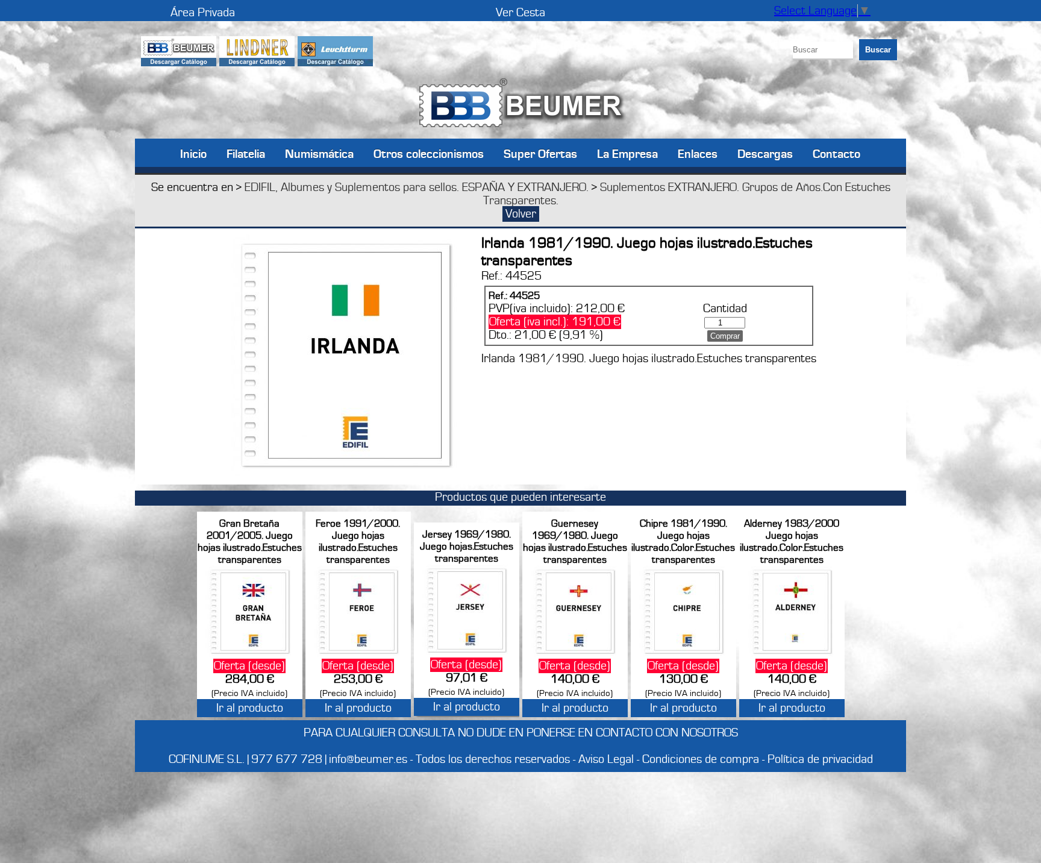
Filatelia (246, 153)
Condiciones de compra (700, 759)
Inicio (193, 153)
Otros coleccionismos (429, 153)
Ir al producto (249, 708)
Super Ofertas (540, 153)
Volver (520, 214)
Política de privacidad (820, 759)
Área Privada (202, 12)
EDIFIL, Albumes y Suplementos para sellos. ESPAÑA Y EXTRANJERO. (417, 187)
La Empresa (627, 153)
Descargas (765, 153)
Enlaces (697, 153)
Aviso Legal (606, 759)
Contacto (836, 153)
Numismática (319, 153)
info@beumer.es (368, 759)
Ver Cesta (520, 12)
